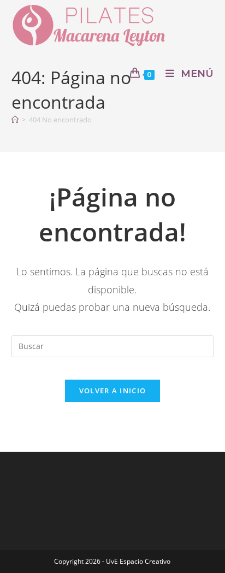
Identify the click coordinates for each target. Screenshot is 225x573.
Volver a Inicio (112, 390)
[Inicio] (15, 120)
